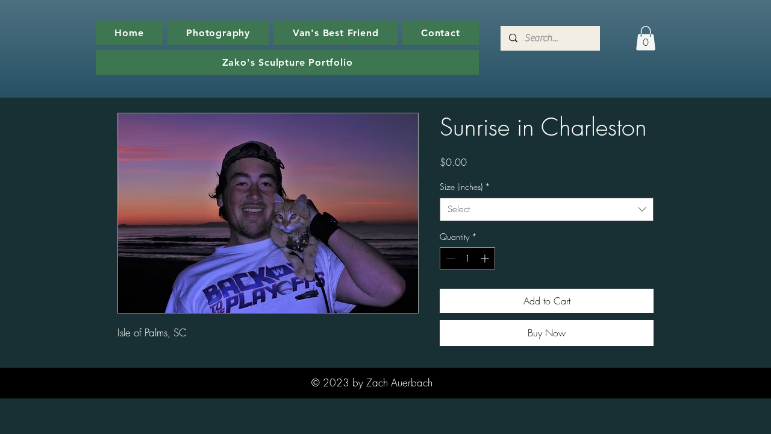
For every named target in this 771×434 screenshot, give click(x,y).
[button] (645, 38)
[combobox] (547, 209)
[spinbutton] (467, 258)
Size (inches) (465, 186)
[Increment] (485, 258)
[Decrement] (449, 258)
